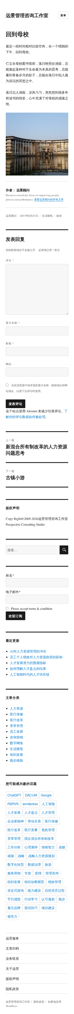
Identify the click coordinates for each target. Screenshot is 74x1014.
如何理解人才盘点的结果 (28, 668)
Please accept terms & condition (31, 608)
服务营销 (14, 873)
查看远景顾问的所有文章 (49, 199)
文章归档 (12, 948)
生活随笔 (47, 216)
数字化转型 (15, 864)
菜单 (63, 15)
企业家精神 (15, 821)
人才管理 (48, 812)
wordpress (30, 803)
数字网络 (16, 743)
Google (46, 795)
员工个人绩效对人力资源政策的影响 (36, 657)
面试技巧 (31, 907)
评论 (10, 260)
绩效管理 (54, 881)
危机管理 (48, 829)
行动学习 (31, 899)
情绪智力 (48, 847)
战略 (21, 855)
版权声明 (12, 978)
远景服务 (12, 938)
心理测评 (31, 847)
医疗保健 (16, 714)
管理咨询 (52, 873)
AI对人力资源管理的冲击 (28, 651)
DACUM (31, 795)
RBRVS (13, 803)
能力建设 (34, 890)
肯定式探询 (15, 890)
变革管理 (16, 725)
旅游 (59, 216)
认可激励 (48, 899)
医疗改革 (16, 720)
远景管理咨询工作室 (27, 15)
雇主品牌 (14, 907)
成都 (62, 847)
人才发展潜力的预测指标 (28, 663)
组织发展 (16, 754)
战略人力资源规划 (41, 855)
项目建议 (48, 907)
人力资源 (16, 708)
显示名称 (13, 323)
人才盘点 (31, 812)
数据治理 (34, 864)
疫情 (38, 873)
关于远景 (12, 968)
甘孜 (27, 873)
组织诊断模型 (34, 881)
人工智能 (48, 803)
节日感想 (14, 899)
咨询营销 (16, 737)
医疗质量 (31, 829)
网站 (9, 364)
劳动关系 (34, 821)
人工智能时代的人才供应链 (29, 674)
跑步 (62, 899)
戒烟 (10, 855)
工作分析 (14, 847)
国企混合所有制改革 (39, 838)
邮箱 (10, 343)
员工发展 (16, 731)
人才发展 (14, 812)
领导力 (12, 916)
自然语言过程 (55, 890)
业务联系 (12, 958)
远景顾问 (11, 216)
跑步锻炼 (16, 760)
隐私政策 (12, 988)
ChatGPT (14, 795)
